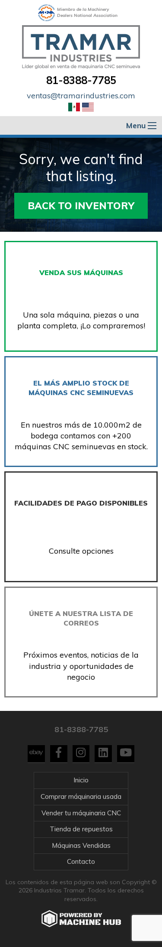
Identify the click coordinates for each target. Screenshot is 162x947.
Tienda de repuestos (81, 829)
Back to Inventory (81, 205)
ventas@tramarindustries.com (81, 96)
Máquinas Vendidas (81, 845)
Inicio (81, 780)
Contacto (81, 861)
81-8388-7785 (81, 80)
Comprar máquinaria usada (81, 796)
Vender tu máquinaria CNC (81, 813)
